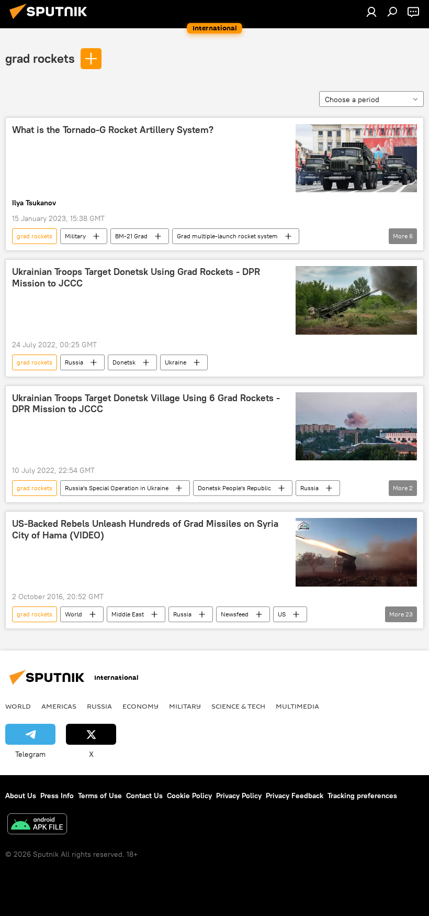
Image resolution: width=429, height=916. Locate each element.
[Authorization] (371, 11)
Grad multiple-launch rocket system (227, 236)
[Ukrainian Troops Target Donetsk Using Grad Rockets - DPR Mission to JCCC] (356, 300)
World (73, 614)
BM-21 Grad (131, 236)
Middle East (127, 614)
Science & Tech (238, 706)
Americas (58, 706)
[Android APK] (37, 825)
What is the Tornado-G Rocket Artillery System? (112, 130)
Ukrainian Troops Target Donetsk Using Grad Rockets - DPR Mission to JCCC (136, 277)
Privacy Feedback (294, 795)
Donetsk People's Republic (234, 488)
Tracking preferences (362, 795)
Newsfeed (235, 614)
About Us (20, 795)
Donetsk (124, 362)
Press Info (57, 795)
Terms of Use (100, 795)
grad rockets (40, 58)
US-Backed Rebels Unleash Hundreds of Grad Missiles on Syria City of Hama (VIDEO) (145, 529)
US (282, 614)
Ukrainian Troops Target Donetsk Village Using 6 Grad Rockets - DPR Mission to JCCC (146, 403)
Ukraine (175, 362)
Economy (140, 706)
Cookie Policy (189, 795)
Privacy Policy (239, 795)
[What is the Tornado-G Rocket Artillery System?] (356, 158)
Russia (74, 362)
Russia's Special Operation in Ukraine (116, 488)
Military (75, 236)
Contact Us (144, 795)
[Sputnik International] (51, 20)
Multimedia (297, 706)
